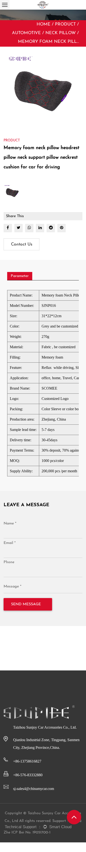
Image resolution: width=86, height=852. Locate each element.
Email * (10, 543)
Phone (9, 562)
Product (65, 24)
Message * (12, 586)
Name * (10, 523)
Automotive (26, 33)
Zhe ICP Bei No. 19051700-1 (27, 832)
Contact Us (21, 244)
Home (43, 24)
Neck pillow (60, 33)
